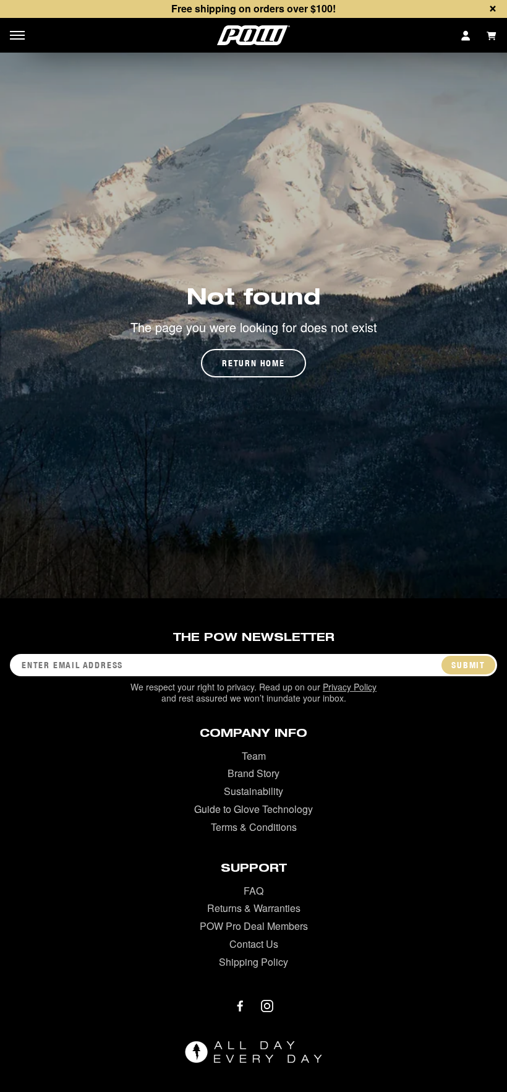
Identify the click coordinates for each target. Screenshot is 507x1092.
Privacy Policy (350, 687)
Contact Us (253, 944)
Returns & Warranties (253, 908)
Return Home (253, 363)
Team (254, 756)
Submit (468, 665)
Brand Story (253, 773)
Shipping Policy (253, 962)
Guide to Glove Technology (253, 809)
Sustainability (253, 791)
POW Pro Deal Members (254, 926)
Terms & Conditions (254, 827)
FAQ (253, 890)
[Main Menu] (17, 35)
